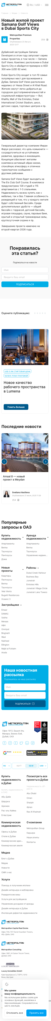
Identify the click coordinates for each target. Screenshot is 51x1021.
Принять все (36, 1012)
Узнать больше (16, 407)
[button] (45, 461)
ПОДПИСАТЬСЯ (25, 284)
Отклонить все (14, 1012)
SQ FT (19, 766)
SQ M (31, 766)
